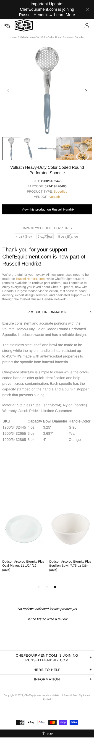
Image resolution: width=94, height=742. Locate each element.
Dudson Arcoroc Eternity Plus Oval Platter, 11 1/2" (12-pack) (23, 565)
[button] (47, 618)
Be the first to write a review (47, 619)
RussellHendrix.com (30, 278)
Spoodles (60, 191)
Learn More (64, 14)
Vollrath (54, 197)
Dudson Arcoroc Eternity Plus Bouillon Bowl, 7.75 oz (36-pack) (70, 565)
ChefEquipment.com (24, 25)
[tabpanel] (23, 540)
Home (13, 37)
